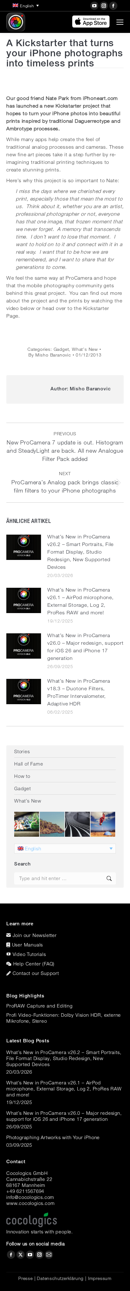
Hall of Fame (28, 764)
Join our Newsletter (35, 935)
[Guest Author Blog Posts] (103, 824)
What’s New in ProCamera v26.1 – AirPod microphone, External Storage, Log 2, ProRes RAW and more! (80, 601)
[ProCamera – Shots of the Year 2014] (78, 824)
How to (22, 776)
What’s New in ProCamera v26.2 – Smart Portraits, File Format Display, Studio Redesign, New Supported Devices (80, 552)
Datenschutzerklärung (60, 1278)
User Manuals (27, 944)
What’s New (27, 801)
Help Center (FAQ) (34, 963)
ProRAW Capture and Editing (39, 1006)
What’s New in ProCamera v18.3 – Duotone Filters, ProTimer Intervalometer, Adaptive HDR (78, 692)
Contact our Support (36, 973)
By (49, 355)
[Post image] (23, 547)
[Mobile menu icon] (120, 22)
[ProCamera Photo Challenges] (27, 824)
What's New (85, 349)
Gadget (61, 349)
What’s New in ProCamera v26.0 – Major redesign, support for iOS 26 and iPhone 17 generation (85, 646)
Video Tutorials (29, 954)
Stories (22, 751)
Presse (25, 1278)
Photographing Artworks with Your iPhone (53, 1137)
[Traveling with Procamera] (52, 824)
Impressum (100, 1278)
